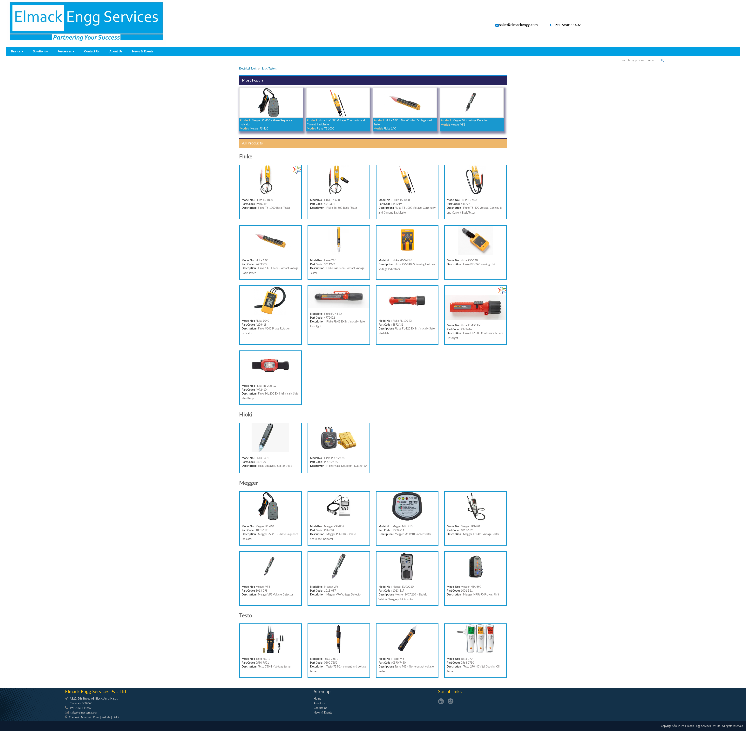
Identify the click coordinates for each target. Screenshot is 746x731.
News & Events (142, 51)
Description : (249, 208)
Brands (16, 51)
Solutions (39, 51)
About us (319, 703)
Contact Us (92, 51)
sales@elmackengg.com (518, 25)
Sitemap (322, 691)
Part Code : (248, 204)
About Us (115, 51)
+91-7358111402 (567, 25)
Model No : (248, 200)
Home (317, 698)
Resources (65, 51)
